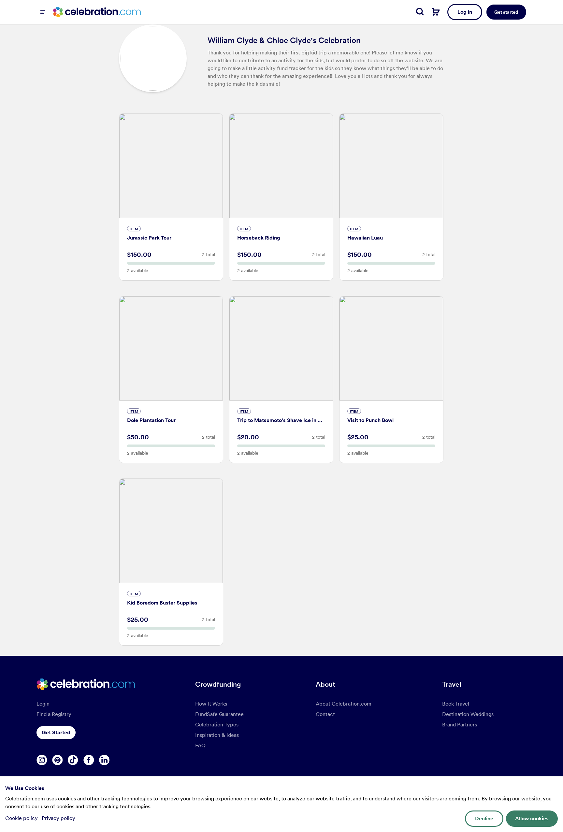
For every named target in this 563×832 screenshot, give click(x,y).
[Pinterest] (57, 760)
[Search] (420, 12)
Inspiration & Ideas (217, 735)
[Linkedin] (104, 760)
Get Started (56, 732)
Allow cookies (532, 818)
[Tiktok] (73, 760)
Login (43, 704)
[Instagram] (41, 760)
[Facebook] (88, 760)
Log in (464, 12)
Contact (325, 714)
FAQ (200, 745)
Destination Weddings (468, 714)
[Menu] (42, 12)
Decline (484, 818)
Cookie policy (22, 818)
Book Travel (455, 704)
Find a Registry (53, 714)
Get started (506, 12)
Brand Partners (459, 725)
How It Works (211, 704)
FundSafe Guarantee (219, 714)
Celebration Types (216, 725)
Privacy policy (58, 818)
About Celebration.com (343, 704)
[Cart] (435, 12)
